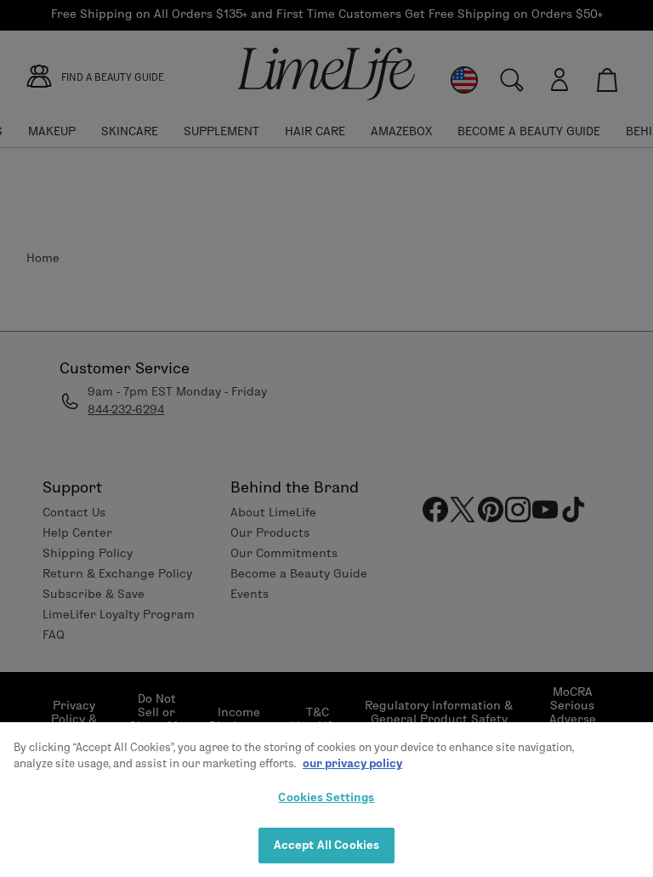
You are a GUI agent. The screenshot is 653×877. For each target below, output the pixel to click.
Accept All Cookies (326, 845)
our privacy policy (352, 763)
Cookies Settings (326, 797)
